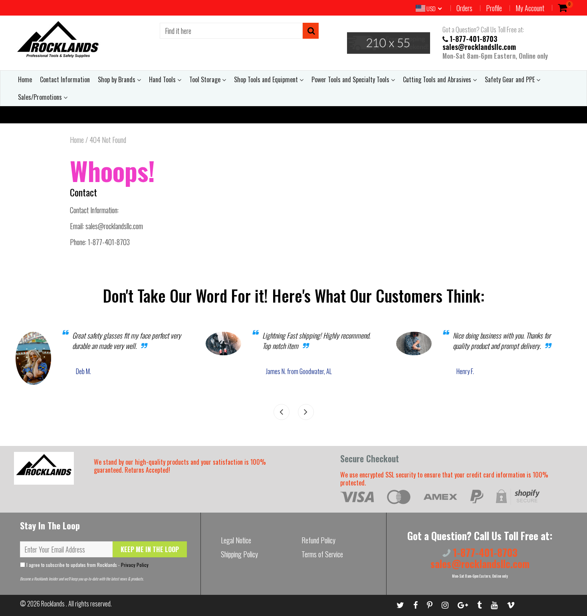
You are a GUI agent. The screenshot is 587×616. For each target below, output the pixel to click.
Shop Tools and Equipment (266, 79)
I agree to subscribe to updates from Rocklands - (87, 564)
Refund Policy (318, 540)
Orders (464, 8)
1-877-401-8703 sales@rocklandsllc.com (479, 42)
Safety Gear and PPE (510, 79)
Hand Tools (163, 79)
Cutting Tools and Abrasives (438, 79)
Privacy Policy (135, 564)
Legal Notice (236, 540)
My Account (530, 8)
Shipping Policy (239, 554)
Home (25, 79)
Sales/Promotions (40, 97)
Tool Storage (205, 79)
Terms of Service (322, 554)
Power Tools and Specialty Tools (351, 79)
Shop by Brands (117, 79)
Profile (494, 8)
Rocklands (53, 603)
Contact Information (65, 79)
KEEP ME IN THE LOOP (150, 549)
